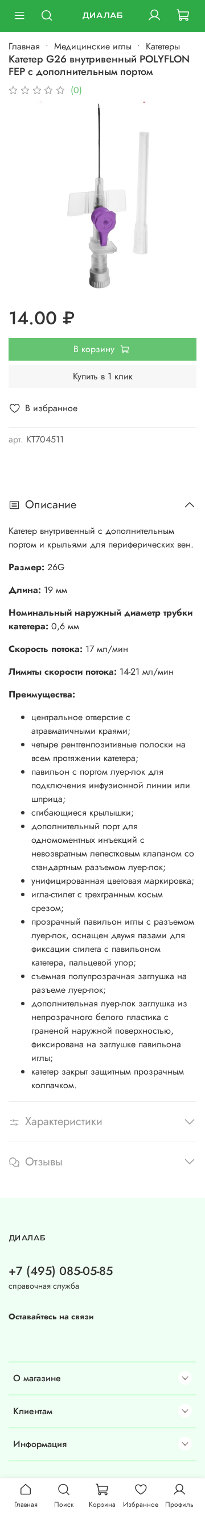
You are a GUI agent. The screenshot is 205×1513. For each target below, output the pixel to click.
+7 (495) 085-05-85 (61, 1271)
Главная (24, 46)
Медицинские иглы (93, 46)
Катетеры (163, 46)
